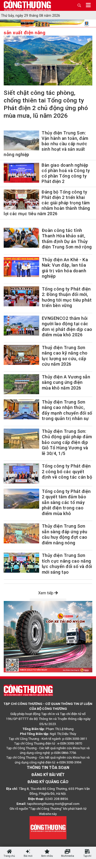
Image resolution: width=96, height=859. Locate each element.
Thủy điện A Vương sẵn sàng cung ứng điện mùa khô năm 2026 (66, 382)
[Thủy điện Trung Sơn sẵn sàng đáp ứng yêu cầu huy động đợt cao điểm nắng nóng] (21, 533)
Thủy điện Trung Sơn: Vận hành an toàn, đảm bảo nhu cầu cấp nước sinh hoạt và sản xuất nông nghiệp (46, 143)
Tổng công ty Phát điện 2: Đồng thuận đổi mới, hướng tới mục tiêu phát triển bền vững (67, 297)
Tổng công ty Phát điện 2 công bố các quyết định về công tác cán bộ (67, 471)
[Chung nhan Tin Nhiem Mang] (48, 827)
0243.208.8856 (56, 799)
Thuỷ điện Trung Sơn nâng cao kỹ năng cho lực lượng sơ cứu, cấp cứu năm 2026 (65, 356)
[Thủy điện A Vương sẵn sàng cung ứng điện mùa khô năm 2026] (21, 384)
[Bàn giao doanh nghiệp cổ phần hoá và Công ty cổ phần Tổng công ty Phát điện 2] (21, 174)
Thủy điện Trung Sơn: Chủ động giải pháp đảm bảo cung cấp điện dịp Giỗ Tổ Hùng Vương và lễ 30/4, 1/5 (67, 442)
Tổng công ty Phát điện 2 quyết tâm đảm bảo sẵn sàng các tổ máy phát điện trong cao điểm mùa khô (66, 502)
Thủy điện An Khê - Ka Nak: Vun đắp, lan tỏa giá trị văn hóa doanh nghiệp (65, 268)
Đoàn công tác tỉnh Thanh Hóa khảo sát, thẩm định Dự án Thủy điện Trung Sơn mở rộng (67, 239)
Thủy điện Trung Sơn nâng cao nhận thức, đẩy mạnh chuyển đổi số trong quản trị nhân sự (67, 410)
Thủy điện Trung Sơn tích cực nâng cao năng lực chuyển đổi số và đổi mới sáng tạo (67, 564)
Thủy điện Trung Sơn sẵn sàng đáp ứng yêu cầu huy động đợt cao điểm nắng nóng (64, 534)
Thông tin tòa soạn (48, 767)
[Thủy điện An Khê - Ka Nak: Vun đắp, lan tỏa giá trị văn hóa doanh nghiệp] (21, 267)
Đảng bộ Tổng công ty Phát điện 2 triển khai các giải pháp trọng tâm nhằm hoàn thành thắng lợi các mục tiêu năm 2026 (47, 203)
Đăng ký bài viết (48, 774)
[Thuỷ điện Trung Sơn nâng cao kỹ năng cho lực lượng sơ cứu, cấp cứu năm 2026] (21, 355)
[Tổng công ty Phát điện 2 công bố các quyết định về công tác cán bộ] (21, 473)
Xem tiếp (46, 593)
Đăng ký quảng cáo (48, 781)
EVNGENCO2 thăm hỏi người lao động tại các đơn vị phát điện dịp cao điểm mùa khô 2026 (67, 327)
